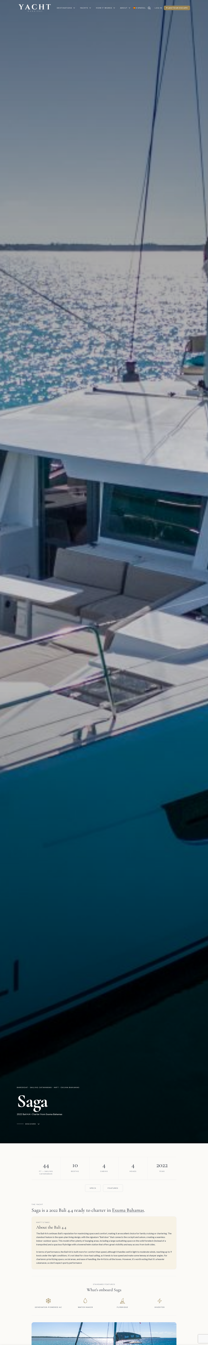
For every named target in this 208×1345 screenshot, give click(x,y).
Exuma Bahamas (128, 1210)
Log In (158, 8)
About (124, 8)
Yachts (84, 8)
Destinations (64, 8)
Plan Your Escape (177, 8)
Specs (93, 1188)
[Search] (150, 8)
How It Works (104, 8)
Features (113, 1188)
